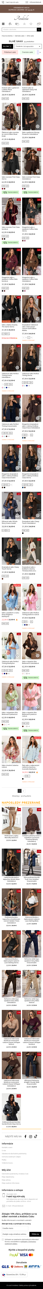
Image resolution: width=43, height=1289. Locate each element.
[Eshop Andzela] (21, 17)
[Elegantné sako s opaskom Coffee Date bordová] (11, 261)
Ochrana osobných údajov (11, 1157)
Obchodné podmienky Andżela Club (15, 1174)
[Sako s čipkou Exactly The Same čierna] (11, 309)
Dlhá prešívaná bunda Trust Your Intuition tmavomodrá (32, 879)
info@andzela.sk (35, 2)
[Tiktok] (35, 1136)
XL (31, 337)
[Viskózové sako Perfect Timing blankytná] (11, 645)
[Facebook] (25, 1136)
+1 (9, 388)
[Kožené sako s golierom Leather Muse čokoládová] (11, 72)
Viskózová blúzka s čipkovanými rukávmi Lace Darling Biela (31, 919)
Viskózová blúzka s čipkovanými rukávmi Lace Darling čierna (11, 961)
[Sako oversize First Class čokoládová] (31, 161)
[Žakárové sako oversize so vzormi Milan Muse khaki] (11, 116)
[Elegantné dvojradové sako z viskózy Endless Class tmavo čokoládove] (31, 408)
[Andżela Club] (18, 24)
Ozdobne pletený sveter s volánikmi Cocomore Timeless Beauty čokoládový (31, 838)
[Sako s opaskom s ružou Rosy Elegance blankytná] (11, 597)
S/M (3, 334)
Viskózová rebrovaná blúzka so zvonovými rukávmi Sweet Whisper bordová (31, 1041)
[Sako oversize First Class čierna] (11, 161)
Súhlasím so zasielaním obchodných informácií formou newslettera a (22, 1242)
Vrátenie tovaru (7, 1163)
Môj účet (6, 1169)
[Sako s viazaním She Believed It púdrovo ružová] (31, 696)
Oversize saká (27, 52)
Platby (4, 1160)
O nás (4, 1150)
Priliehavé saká (10, 52)
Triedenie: (19, 46)
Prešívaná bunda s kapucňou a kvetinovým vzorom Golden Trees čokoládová (11, 920)
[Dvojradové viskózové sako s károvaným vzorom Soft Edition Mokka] (31, 309)
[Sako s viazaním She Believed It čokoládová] (31, 645)
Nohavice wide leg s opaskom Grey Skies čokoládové (11, 1000)
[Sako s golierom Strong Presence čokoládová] (31, 116)
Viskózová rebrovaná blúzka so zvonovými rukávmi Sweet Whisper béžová (11, 1041)
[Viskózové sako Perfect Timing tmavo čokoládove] (11, 357)
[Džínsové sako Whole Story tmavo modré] (11, 505)
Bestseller (6, 321)
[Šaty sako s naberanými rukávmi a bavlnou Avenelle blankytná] (31, 749)
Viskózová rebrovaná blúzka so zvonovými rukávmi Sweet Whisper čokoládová (11, 1083)
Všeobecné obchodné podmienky (14, 1154)
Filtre (6, 46)
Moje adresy (6, 1180)
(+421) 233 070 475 (12, 2)
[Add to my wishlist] (17, 82)
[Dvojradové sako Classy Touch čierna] (11, 551)
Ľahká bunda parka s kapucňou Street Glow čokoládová (11, 879)
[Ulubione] (31, 24)
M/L (7, 334)
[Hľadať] (39, 29)
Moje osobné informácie (10, 1183)
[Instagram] (30, 1136)
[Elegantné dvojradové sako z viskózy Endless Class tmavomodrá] (11, 458)
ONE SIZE (5, 98)
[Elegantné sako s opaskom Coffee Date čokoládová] (31, 261)
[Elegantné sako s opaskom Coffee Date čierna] (31, 211)
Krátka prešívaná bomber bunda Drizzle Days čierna (11, 1123)
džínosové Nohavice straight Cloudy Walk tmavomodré (31, 1082)
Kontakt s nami (7, 1147)
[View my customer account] (24, 24)
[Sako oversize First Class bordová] (11, 211)
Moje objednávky (8, 1177)
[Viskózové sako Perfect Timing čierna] (31, 357)
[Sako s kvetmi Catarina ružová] (11, 749)
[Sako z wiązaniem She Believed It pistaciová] (11, 696)
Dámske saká (19, 36)
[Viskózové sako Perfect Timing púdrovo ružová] (31, 597)
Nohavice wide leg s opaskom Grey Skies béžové (31, 1000)
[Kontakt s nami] (28, 2)
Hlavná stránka (7, 36)
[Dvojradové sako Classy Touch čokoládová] (31, 505)
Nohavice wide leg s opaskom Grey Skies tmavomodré (31, 961)
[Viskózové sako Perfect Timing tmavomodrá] (11, 408)
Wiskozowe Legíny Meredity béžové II (11, 836)
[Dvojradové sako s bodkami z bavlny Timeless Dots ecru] (31, 551)
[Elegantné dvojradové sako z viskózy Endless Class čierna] (31, 458)
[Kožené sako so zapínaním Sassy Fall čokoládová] (31, 72)
